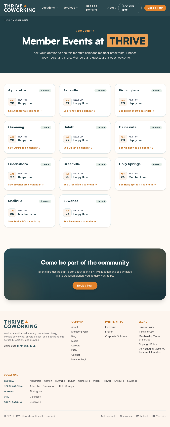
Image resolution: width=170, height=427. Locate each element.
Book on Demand (91, 7)
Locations (48, 7)
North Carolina (13, 386)
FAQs (74, 350)
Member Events (79, 331)
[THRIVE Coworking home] (20, 8)
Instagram (128, 416)
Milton (96, 380)
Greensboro (49, 386)
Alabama (9, 391)
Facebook (110, 416)
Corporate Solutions (116, 336)
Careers (75, 345)
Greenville (35, 402)
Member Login (79, 359)
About (111, 7)
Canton (48, 380)
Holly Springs (66, 386)
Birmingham (36, 391)
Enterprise (110, 327)
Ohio (6, 397)
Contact (75, 354)
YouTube (161, 416)
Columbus (35, 396)
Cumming (60, 380)
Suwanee (132, 380)
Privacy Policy (146, 327)
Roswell (107, 380)
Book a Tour (155, 7)
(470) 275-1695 (26, 345)
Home (7, 20)
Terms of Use (146, 331)
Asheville (35, 386)
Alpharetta (35, 380)
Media (74, 340)
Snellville (119, 380)
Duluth (71, 380)
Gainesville (84, 380)
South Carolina (13, 402)
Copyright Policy (148, 344)
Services (69, 7)
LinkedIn (144, 416)
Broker (109, 331)
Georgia (9, 381)
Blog (73, 336)
